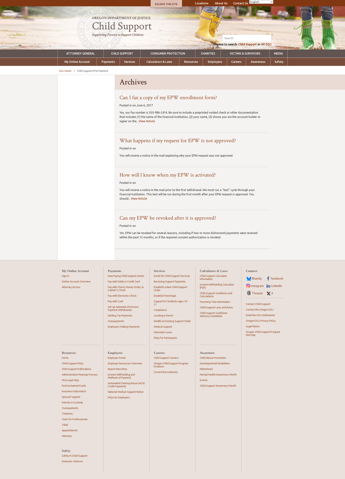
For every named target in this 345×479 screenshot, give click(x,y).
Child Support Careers (166, 357)
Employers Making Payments (124, 326)
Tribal (65, 424)
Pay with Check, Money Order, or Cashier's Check (126, 289)
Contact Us (240, 3)
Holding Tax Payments (120, 315)
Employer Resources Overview (125, 363)
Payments (108, 61)
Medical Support (163, 326)
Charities (208, 53)
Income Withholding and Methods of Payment (121, 376)
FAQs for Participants (165, 337)
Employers (215, 61)
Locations (201, 3)
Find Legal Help (70, 380)
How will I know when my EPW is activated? (167, 175)
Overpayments (116, 321)
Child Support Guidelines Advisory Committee (213, 315)
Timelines (67, 413)
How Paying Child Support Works (126, 276)
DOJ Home (65, 70)
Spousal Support (71, 396)
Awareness (258, 61)
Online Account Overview (76, 281)
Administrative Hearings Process (80, 374)
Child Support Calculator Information (213, 277)
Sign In (65, 276)
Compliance (160, 310)
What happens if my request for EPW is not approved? (177, 140)
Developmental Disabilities (215, 363)
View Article (147, 121)
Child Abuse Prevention (213, 357)
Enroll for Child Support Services (172, 276)
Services (129, 61)
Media (278, 53)
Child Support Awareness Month (218, 385)
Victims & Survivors (245, 53)
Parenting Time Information (215, 301)
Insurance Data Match (74, 391)
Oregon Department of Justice (121, 18)
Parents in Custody (72, 402)
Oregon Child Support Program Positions (171, 365)
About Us (221, 3)
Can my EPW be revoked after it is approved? (167, 218)
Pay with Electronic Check (122, 295)
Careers (236, 61)
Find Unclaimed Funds (74, 385)
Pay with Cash (115, 301)
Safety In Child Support (74, 455)
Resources (191, 61)
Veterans (67, 436)
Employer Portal (117, 357)
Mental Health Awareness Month (218, 374)
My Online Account (77, 61)
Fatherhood (206, 369)
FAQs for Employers (119, 397)
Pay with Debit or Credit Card (124, 281)
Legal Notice (253, 326)
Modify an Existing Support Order (172, 321)
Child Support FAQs (73, 363)
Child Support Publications (76, 369)
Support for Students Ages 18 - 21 (171, 303)
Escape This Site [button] (166, 4)
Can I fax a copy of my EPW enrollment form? (168, 97)
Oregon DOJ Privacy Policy (261, 320)
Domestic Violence (72, 461)
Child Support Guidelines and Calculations (216, 295)
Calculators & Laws (159, 61)
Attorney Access (71, 287)
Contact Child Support (258, 304)
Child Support (247, 44)
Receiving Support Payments (170, 281)
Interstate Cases (163, 332)
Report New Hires (117, 369)
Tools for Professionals (75, 419)
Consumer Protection (167, 53)
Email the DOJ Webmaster (260, 315)
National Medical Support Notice (126, 391)
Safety (279, 61)
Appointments (70, 430)
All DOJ (266, 44)
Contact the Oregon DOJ (260, 309)
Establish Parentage (165, 295)
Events (204, 380)
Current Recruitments (166, 372)
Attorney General (80, 53)
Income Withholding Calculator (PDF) (217, 286)
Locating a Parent (163, 315)
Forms (65, 357)
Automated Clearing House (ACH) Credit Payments (126, 385)
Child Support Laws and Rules (216, 307)
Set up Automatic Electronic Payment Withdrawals (123, 308)
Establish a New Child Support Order (170, 289)
